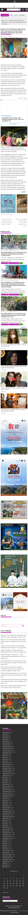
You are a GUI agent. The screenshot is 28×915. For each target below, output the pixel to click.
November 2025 (7, 748)
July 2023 (5, 798)
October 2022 (6, 814)
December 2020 (7, 854)
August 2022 (6, 818)
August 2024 (6, 775)
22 (23, 883)
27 (16, 885)
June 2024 (5, 779)
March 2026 (6, 741)
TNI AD (21, 263)
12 (13, 881)
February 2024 (6, 786)
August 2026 (6, 732)
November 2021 (7, 834)
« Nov (4, 892)
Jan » (7, 892)
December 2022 (7, 811)
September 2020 (7, 859)
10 (7, 881)
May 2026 (5, 737)
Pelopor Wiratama (14, 250)
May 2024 (5, 780)
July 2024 (5, 777)
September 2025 (7, 752)
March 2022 (6, 827)
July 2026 (5, 734)
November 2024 (7, 770)
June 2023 (5, 800)
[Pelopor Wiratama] (2, 9)
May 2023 (5, 802)
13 (16, 881)
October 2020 (6, 858)
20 (16, 883)
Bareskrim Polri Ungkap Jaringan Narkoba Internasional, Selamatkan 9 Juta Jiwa (21, 222)
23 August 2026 (5, 280)
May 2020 (5, 866)
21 (20, 883)
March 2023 (6, 806)
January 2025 (6, 766)
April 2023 (5, 804)
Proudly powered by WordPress (8, 910)
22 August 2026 (5, 311)
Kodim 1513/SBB (4, 263)
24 (7, 885)
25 (10, 885)
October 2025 (6, 750)
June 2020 (5, 865)
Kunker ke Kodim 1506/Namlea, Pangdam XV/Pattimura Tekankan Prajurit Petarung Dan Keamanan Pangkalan (12, 668)
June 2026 (5, 736)
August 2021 (6, 840)
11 (10, 881)
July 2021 (5, 841)
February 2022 (6, 829)
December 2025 (7, 746)
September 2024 (7, 773)
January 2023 (6, 809)
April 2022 (5, 825)
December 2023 (7, 789)
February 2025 (6, 764)
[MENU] (26, 10)
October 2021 (6, 836)
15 (23, 881)
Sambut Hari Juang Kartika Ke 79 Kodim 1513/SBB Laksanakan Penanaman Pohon (6, 221)
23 (4, 885)
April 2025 (5, 761)
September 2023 (7, 795)
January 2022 (6, 831)
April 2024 (5, 782)
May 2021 (5, 845)
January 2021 (6, 852)
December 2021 (7, 832)
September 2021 (7, 838)
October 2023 (6, 793)
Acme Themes (15, 912)
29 (23, 885)
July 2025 (5, 755)
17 (7, 883)
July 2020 (5, 863)
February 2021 (6, 850)
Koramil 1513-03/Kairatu (7, 214)
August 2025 (6, 754)
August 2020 (6, 861)
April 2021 (5, 847)
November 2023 (7, 791)
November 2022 (7, 813)
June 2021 (5, 843)
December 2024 (7, 768)
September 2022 (7, 816)
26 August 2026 (5, 250)
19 (13, 883)
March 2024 (6, 784)
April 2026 (5, 739)
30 (4, 888)
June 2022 (5, 822)
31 (7, 888)
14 (20, 881)
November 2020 (7, 856)
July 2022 (5, 820)
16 (4, 883)
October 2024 (6, 771)
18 (10, 883)
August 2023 (6, 797)
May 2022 (5, 823)
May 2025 (5, 759)
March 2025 (6, 763)
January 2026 (6, 745)
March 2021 (6, 849)
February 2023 (6, 807)
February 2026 (6, 743)
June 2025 (5, 757)
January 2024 (6, 788)
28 (20, 885)
